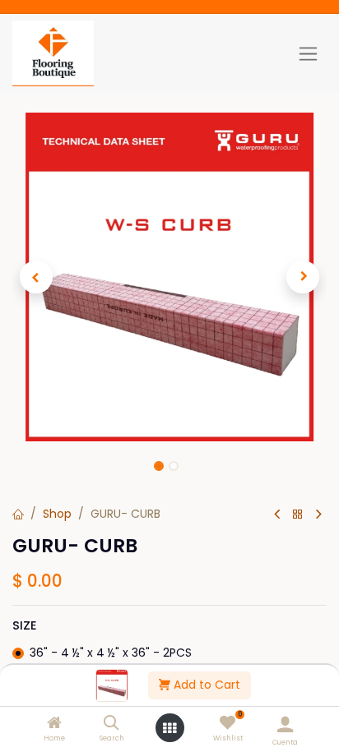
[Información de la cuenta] (285, 724)
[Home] (54, 724)
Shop (57, 513)
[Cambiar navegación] (308, 53)
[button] (35, 277)
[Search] (111, 724)
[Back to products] (298, 515)
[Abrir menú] (169, 728)
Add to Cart (205, 684)
